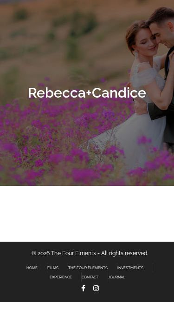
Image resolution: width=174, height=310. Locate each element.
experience (61, 277)
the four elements (88, 267)
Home (32, 267)
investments (130, 267)
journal (116, 277)
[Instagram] (96, 288)
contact (90, 277)
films (52, 267)
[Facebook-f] (83, 288)
